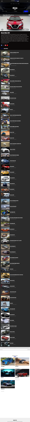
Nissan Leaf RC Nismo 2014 (13, 206)
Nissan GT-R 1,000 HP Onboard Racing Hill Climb (15, 115)
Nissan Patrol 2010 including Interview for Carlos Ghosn (16, 274)
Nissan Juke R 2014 (12, 183)
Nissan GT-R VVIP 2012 (12, 149)
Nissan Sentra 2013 (12, 314)
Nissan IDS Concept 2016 (13, 160)
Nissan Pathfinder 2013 (12, 246)
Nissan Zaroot (11, 343)
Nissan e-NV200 (12, 92)
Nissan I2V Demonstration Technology (14, 155)
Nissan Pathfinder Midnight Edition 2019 (14, 263)
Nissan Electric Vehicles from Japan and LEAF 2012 (16, 86)
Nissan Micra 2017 (12, 229)
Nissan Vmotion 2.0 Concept (13, 326)
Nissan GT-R (11, 109)
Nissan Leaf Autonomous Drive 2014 (14, 200)
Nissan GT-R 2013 (12, 132)
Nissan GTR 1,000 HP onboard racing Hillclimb (15, 120)
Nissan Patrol (11, 269)
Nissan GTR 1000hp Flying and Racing (14, 126)
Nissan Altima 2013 (12, 69)
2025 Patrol (16, 366)
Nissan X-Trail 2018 (12, 337)
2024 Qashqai (17, 377)
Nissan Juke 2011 (12, 166)
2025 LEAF (2, 377)
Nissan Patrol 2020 (12, 286)
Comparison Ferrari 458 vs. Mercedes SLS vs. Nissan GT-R (16, 58)
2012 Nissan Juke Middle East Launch (14, 52)
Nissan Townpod (12, 320)
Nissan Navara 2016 (12, 234)
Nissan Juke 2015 (12, 172)
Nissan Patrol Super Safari (13, 297)
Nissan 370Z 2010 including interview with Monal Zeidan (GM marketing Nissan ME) (19, 64)
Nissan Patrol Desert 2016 (13, 291)
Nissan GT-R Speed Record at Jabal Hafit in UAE (15, 143)
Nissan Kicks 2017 (12, 189)
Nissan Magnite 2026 (12, 212)
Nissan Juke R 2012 (12, 177)
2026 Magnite (2, 366)
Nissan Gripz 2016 (12, 103)
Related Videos (6, 48)
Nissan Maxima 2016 (12, 223)
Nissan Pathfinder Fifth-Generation (14, 257)
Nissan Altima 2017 (12, 75)
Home (11, 3)
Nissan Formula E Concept (13, 98)
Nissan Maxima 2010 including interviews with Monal (16, 217)
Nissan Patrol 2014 (12, 280)
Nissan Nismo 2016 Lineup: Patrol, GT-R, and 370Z (15, 240)
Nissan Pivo (11, 303)
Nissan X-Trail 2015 (12, 331)
